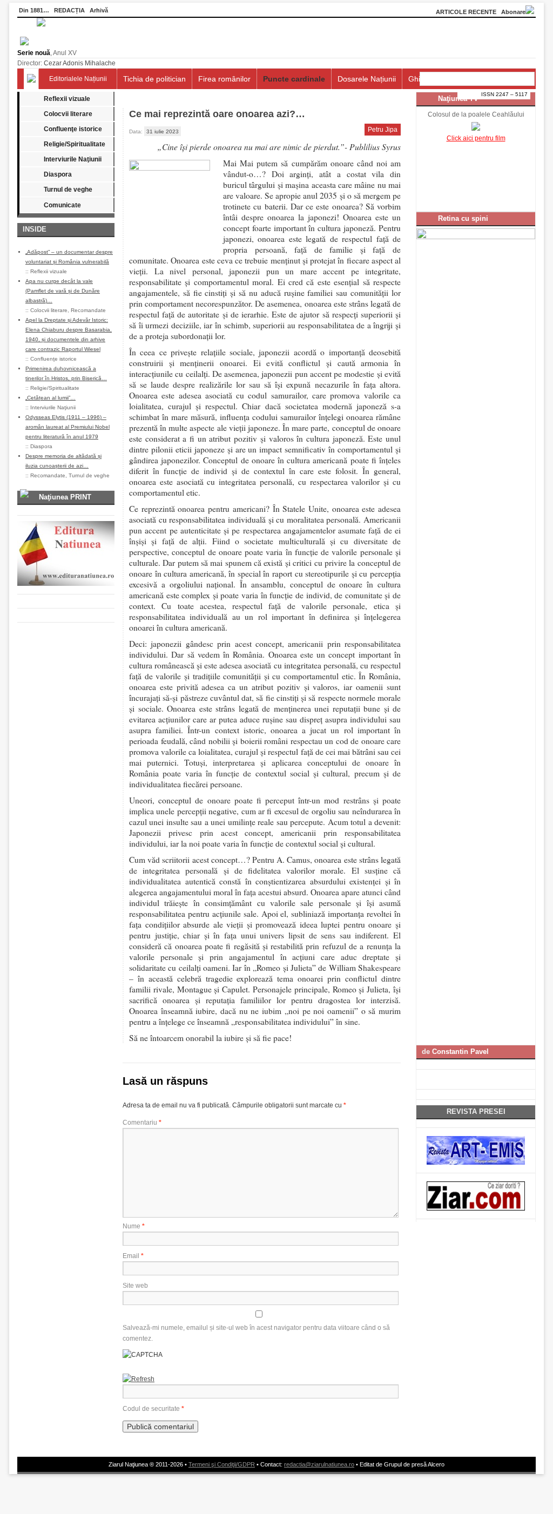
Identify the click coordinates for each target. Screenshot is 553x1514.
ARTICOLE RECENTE (466, 12)
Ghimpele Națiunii (438, 79)
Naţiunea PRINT (65, 497)
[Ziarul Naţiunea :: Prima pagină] (31, 43)
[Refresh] (138, 1379)
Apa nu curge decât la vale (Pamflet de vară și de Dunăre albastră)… (62, 290)
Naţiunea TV (458, 98)
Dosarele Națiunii (367, 79)
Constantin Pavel (460, 1051)
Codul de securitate (151, 1408)
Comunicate (62, 205)
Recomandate (88, 310)
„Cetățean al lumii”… (50, 398)
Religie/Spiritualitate (74, 144)
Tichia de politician (154, 79)
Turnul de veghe (68, 189)
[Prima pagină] (31, 79)
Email (133, 1256)
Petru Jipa (382, 129)
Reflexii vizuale (67, 99)
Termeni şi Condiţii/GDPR (221, 1464)
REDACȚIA (69, 10)
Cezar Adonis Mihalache (80, 63)
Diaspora (58, 174)
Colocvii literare (68, 114)
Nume (134, 1226)
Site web (135, 1285)
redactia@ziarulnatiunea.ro (319, 1464)
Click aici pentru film (476, 138)
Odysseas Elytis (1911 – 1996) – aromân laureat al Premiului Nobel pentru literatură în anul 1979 (67, 427)
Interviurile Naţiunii (73, 159)
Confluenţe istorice (73, 129)
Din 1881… (34, 10)
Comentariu (142, 1122)
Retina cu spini (463, 218)
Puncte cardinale (294, 79)
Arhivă (99, 10)
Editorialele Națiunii (78, 79)
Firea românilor (224, 79)
